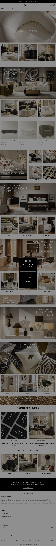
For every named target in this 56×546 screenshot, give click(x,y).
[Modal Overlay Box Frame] (28, 273)
